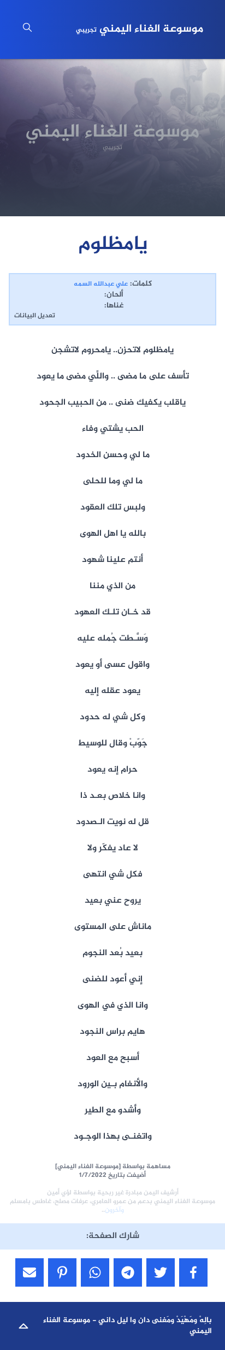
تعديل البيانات (34, 315)
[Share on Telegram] (128, 1272)
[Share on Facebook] (193, 1272)
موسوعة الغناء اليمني (139, 29)
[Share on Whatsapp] (95, 1272)
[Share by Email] (29, 1272)
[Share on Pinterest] (62, 1272)
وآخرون (114, 1210)
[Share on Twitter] (160, 1272)
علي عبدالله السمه (101, 284)
